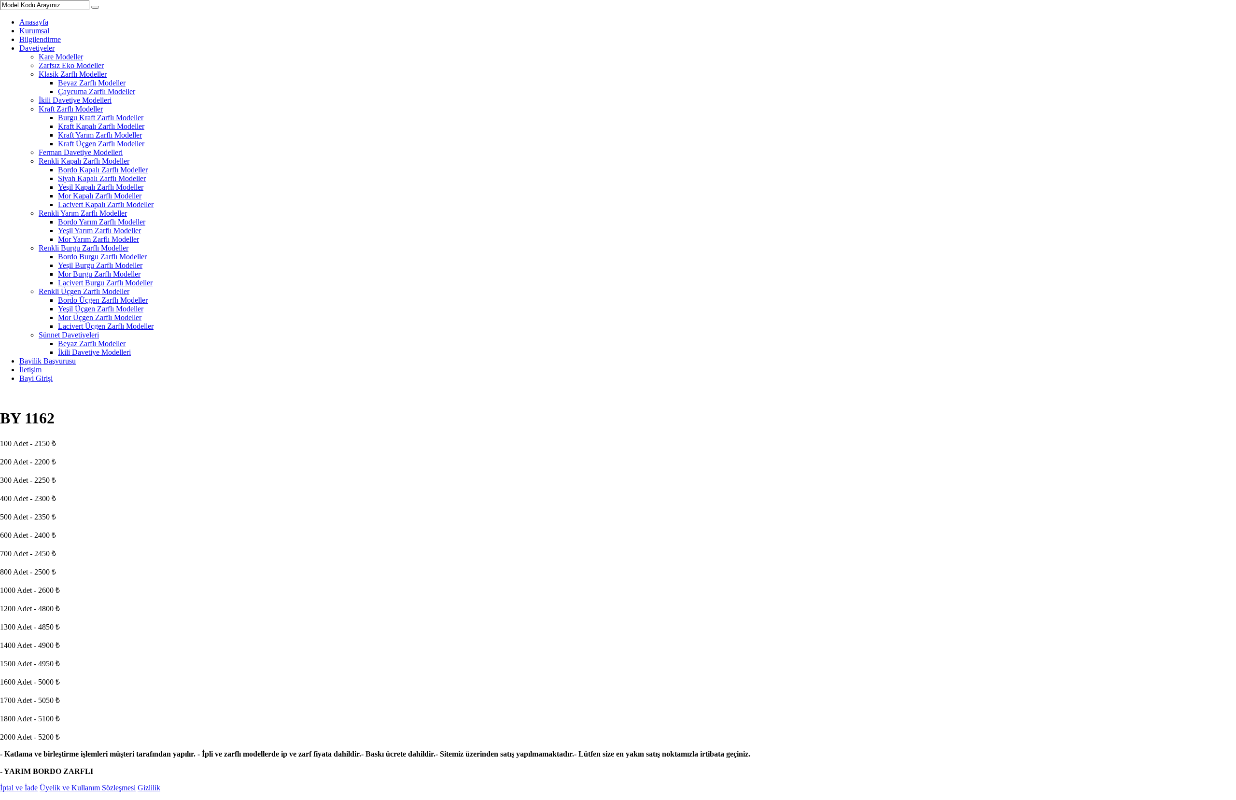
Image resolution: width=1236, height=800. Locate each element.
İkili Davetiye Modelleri (75, 100)
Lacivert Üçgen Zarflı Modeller (106, 326)
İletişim (30, 369)
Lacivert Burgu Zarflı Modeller (105, 283)
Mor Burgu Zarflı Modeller (99, 274)
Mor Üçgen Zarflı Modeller (99, 317)
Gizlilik (149, 788)
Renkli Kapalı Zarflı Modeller (84, 161)
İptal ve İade (19, 788)
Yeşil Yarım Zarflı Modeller (99, 230)
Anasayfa (33, 22)
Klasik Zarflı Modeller (73, 74)
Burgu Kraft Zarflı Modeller (100, 117)
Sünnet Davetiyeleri (69, 335)
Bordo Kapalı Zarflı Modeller (103, 170)
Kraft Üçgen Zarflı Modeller (101, 144)
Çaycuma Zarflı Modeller (96, 91)
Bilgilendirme (40, 39)
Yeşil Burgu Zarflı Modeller (100, 265)
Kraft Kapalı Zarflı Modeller (101, 126)
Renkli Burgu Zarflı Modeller (83, 248)
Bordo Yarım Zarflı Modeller (101, 222)
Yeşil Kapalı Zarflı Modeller (100, 187)
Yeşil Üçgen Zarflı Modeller (100, 309)
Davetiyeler (37, 48)
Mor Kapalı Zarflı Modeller (99, 196)
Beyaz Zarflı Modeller (92, 83)
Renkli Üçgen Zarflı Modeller (84, 291)
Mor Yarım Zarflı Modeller (98, 239)
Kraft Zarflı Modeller (71, 109)
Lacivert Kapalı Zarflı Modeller (106, 204)
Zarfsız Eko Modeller (71, 65)
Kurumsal (34, 31)
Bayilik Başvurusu (47, 361)
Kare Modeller (61, 57)
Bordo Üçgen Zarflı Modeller (103, 300)
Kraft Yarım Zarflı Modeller (100, 135)
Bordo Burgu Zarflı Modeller (102, 257)
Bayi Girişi (36, 378)
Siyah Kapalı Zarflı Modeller (102, 178)
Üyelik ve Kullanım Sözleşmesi (88, 788)
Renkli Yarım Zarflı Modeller (83, 213)
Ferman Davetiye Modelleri (81, 152)
